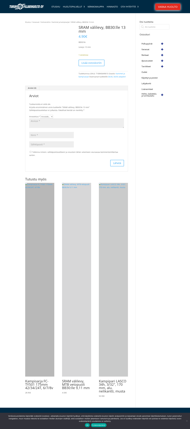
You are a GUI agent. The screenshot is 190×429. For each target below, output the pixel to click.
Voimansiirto (45, 22)
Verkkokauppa (96, 7)
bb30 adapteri (120, 76)
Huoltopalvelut (72, 7)
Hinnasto (112, 7)
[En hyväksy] (186, 421)
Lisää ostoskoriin (91, 63)
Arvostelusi (34, 116)
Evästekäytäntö (98, 425)
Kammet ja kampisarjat (61, 22)
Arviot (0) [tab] (32, 88)
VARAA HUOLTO (168, 7)
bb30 (110, 76)
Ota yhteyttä (128, 7)
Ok (87, 425)
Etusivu (56, 7)
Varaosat (35, 22)
